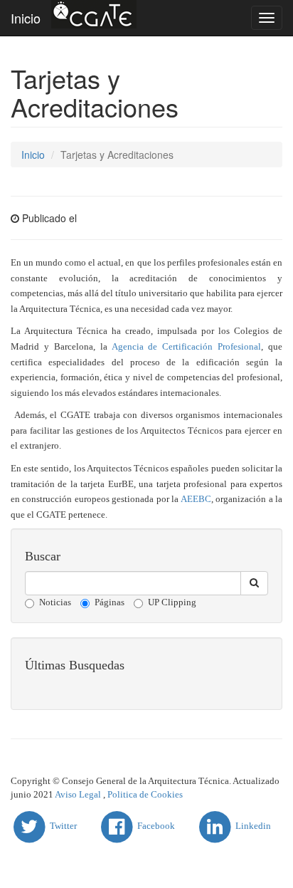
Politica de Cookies (145, 794)
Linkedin (252, 825)
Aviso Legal (78, 794)
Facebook (155, 825)
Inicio (26, 18)
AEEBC (196, 498)
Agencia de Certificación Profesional (187, 346)
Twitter (62, 825)
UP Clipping (172, 602)
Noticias (55, 602)
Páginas (109, 602)
